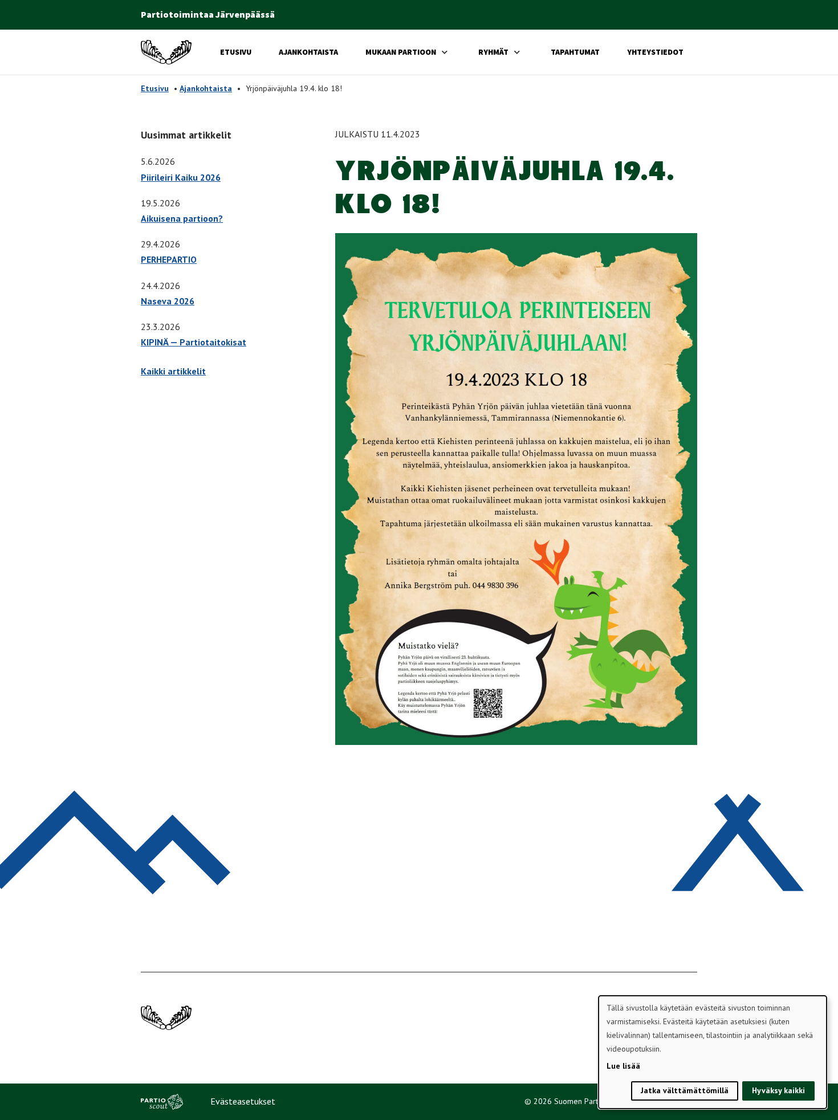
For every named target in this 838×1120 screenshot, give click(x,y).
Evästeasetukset (242, 1101)
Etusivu (235, 52)
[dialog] (713, 1052)
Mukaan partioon (400, 52)
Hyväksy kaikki (778, 1090)
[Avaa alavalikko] (444, 52)
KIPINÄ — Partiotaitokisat (193, 342)
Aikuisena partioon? (182, 218)
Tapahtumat (575, 52)
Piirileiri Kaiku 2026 (181, 177)
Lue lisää (623, 1066)
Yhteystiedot (655, 52)
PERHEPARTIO (169, 259)
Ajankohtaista (308, 52)
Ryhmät (493, 52)
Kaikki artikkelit (173, 371)
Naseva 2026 (167, 301)
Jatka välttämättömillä (685, 1090)
